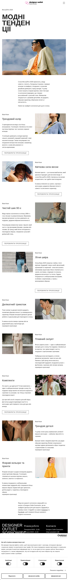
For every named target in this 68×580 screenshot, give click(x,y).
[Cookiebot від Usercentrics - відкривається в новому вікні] (59, 535)
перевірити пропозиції (15, 153)
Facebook (21, 512)
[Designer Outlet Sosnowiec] (34, 3)
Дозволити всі (56, 576)
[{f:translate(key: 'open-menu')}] (64, 2)
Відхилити (12, 576)
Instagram (45, 510)
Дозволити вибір (34, 576)
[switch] (25, 563)
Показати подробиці (56, 570)
